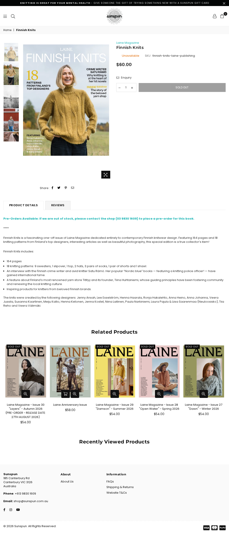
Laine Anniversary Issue (70, 405)
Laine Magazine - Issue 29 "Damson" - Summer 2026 (115, 407)
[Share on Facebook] (53, 188)
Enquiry (125, 78)
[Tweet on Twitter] (59, 188)
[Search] (13, 16)
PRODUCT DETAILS (23, 205)
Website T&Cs (116, 493)
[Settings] (214, 16)
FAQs (110, 481)
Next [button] (109, 111)
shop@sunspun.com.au (30, 501)
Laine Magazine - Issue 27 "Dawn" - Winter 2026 (203, 407)
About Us (67, 481)
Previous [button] (24, 111)
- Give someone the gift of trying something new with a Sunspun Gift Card (114, 3)
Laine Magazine (127, 43)
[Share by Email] (72, 188)
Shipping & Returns (120, 487)
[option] (66, 100)
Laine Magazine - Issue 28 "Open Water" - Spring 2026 (159, 407)
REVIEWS (58, 205)
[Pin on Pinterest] (66, 188)
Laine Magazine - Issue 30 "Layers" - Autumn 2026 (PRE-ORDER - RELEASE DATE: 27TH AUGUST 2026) (25, 411)
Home (7, 30)
